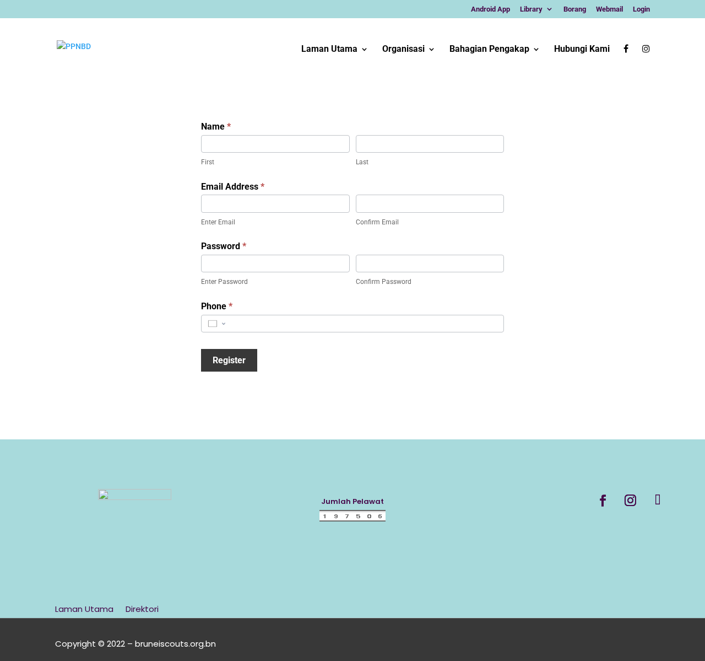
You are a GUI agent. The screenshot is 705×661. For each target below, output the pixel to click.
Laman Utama (84, 610)
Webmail (609, 9)
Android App (490, 9)
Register (229, 360)
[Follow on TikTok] (658, 500)
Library (531, 9)
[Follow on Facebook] (603, 500)
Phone (216, 306)
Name (216, 126)
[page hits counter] (352, 519)
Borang (574, 9)
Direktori (142, 610)
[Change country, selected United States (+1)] (216, 323)
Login (641, 9)
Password (223, 246)
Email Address (232, 186)
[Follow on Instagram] (630, 500)
